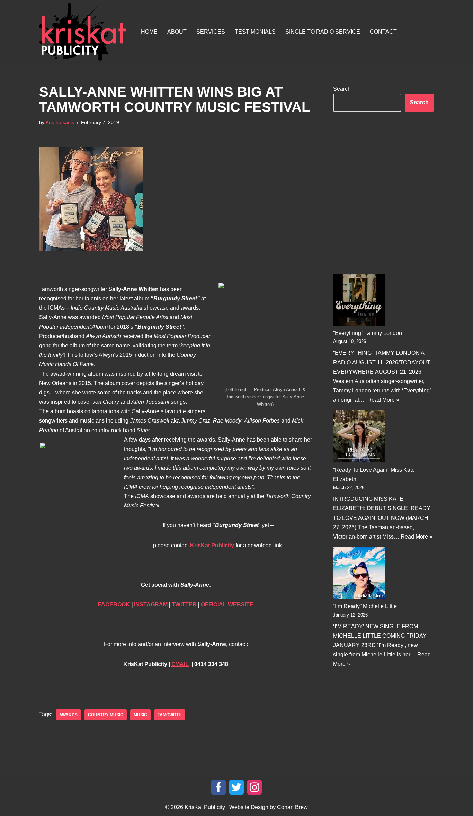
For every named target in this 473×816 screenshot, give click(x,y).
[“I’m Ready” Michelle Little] (359, 574)
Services (210, 32)
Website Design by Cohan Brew (268, 807)
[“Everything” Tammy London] (359, 301)
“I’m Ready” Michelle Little (365, 606)
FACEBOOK (114, 604)
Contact (383, 32)
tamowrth (170, 714)
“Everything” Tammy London (367, 333)
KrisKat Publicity (212, 545)
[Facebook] (218, 787)
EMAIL (180, 664)
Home (149, 32)
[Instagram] (254, 787)
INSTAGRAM (151, 604)
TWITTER (184, 604)
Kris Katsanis (60, 122)
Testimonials (255, 32)
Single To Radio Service (322, 32)
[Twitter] (236, 787)
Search (342, 89)
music (140, 714)
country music (105, 714)
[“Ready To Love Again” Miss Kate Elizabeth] (359, 437)
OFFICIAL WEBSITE (227, 604)
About (177, 32)
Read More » (383, 400)
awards (68, 714)
